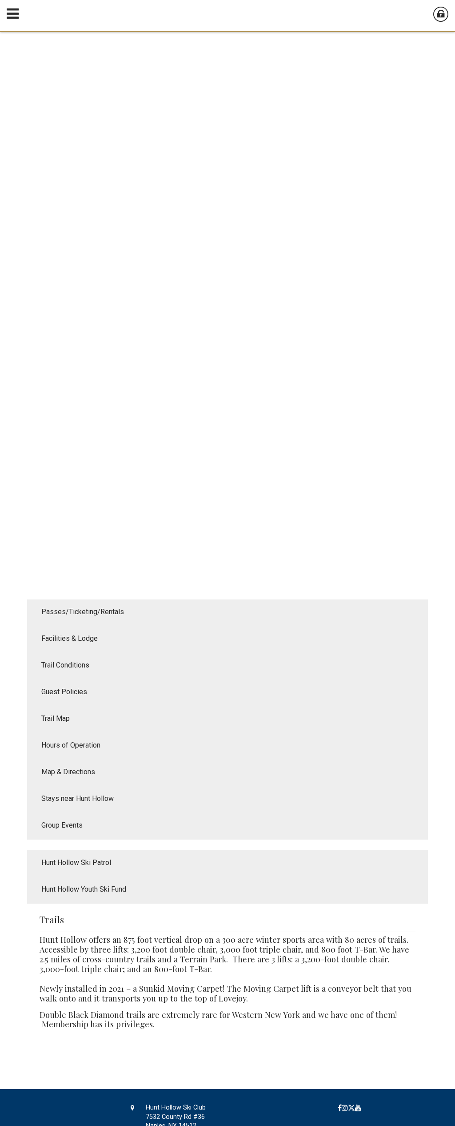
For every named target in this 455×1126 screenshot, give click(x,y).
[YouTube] (358, 1108)
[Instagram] (345, 1108)
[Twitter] (351, 1108)
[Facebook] (340, 1108)
